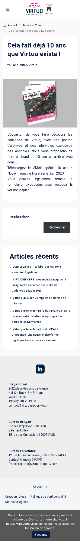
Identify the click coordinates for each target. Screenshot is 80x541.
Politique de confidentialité (48, 496)
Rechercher (19, 217)
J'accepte (41, 534)
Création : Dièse (15, 496)
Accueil (12, 25)
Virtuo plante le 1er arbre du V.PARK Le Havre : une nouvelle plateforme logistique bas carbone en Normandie (41, 316)
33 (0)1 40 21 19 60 (23, 401)
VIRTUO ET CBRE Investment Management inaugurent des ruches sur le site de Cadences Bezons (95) (39, 285)
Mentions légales (16, 502)
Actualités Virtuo (32, 25)
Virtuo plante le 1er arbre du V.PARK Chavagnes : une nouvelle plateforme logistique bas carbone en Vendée (35, 335)
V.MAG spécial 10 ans (50, 168)
